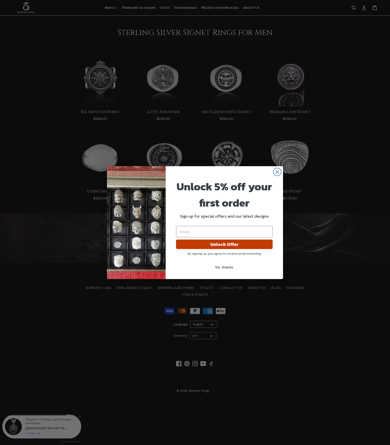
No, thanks (224, 267)
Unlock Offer (224, 244)
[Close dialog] (277, 172)
